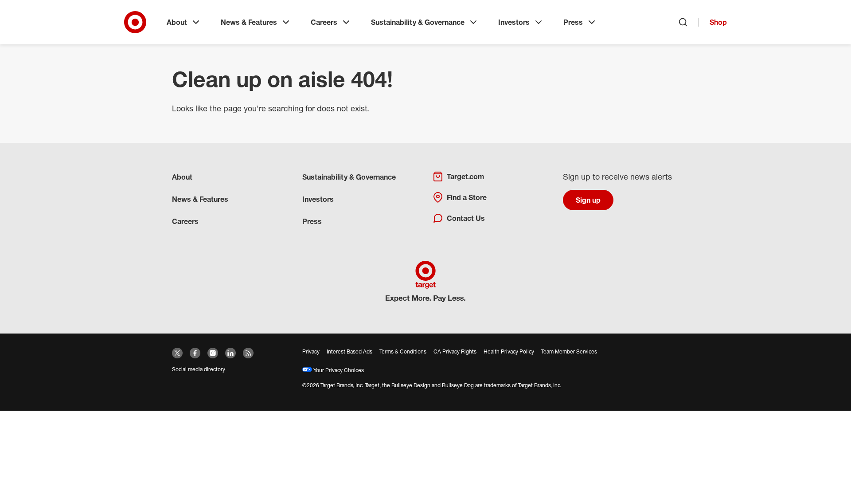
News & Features (249, 22)
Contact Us (466, 218)
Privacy (311, 351)
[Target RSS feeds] (248, 353)
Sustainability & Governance (418, 22)
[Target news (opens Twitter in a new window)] (177, 353)
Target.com (465, 176)
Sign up (588, 200)
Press (573, 22)
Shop (718, 22)
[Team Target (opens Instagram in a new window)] (212, 353)
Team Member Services (569, 351)
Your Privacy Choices (338, 370)
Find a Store (467, 197)
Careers (324, 22)
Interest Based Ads (349, 351)
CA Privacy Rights (454, 351)
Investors (514, 22)
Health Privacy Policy (509, 351)
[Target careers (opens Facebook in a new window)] (195, 353)
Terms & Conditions (402, 351)
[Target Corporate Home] (135, 22)
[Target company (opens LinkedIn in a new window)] (230, 353)
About (177, 22)
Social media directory (198, 369)
